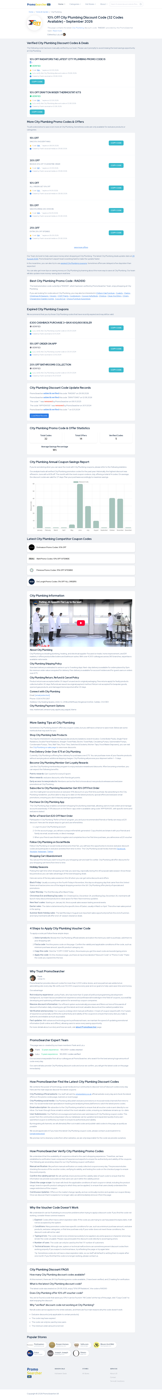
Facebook (121, 848)
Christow (102, 296)
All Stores (85, 1373)
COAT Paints (63, 296)
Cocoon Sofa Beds (90, 296)
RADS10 (101, 28)
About (103, 4)
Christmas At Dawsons (39, 296)
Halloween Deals (61, 1373)
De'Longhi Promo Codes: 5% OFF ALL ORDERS (56, 581)
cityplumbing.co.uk (83, 1094)
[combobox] (126, 4)
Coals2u (119, 293)
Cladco (127, 293)
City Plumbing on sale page (44, 747)
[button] (75, 4)
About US (113, 1373)
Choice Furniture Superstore (78, 299)
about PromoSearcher (86, 1027)
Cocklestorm (75, 296)
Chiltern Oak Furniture (105, 293)
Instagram (42, 851)
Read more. (57, 30)
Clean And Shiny (114, 296)
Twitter (50, 851)
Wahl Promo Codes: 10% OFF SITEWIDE (53, 558)
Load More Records (39, 415)
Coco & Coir (60, 299)
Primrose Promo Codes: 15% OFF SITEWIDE (55, 570)
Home (60, 4)
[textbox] (126, 4)
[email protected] (42, 695)
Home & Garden (42, 12)
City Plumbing (78, 28)
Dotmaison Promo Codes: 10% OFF (51, 547)
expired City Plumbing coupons (74, 263)
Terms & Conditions (117, 1381)
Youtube (33, 851)
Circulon (53, 296)
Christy (126, 296)
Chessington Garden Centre (42, 299)
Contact (113, 1377)
